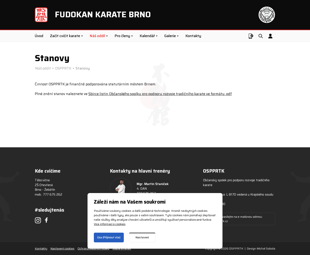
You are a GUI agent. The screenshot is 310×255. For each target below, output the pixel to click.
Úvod (39, 36)
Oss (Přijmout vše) (108, 237)
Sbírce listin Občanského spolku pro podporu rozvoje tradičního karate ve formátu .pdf (160, 94)
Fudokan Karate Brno (103, 14)
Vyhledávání (260, 36)
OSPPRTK (63, 68)
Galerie (170, 36)
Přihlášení (270, 36)
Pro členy (122, 36)
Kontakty (193, 36)
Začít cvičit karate (65, 36)
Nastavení (142, 237)
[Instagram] (38, 220)
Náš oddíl (97, 36)
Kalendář (147, 36)
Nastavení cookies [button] (62, 248)
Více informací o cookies (109, 224)
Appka (250, 36)
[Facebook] (46, 220)
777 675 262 (52, 194)
